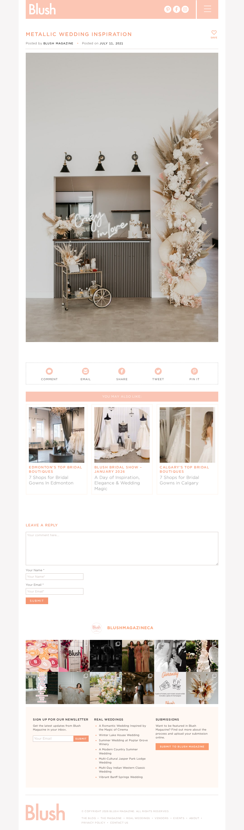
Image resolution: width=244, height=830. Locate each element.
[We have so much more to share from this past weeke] (42, 656)
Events (178, 818)
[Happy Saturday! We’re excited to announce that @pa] (202, 688)
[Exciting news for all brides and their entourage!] (138, 656)
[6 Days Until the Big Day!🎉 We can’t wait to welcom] (42, 688)
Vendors (162, 818)
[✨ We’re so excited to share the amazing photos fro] (74, 656)
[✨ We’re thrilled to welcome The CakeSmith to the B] (202, 656)
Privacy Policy (93, 822)
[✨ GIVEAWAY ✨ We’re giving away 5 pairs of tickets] (170, 688)
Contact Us (119, 822)
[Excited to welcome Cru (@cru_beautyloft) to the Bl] (74, 688)
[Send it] (210, 82)
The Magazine (111, 818)
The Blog (88, 818)
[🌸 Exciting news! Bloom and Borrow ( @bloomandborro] (106, 688)
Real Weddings (138, 818)
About (194, 818)
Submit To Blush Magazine (182, 746)
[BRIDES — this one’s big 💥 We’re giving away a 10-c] (106, 656)
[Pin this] (210, 71)
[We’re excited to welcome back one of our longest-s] (138, 688)
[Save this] (210, 60)
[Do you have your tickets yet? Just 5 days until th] (170, 656)
